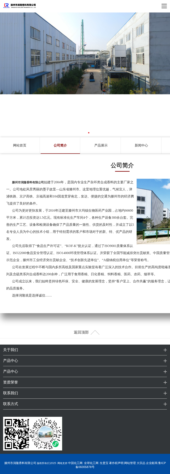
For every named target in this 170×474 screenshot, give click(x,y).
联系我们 (10, 393)
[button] (81, 133)
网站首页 (19, 145)
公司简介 (60, 145)
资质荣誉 (10, 382)
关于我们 (10, 350)
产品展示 (101, 145)
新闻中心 (141, 145)
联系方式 (10, 404)
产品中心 (10, 361)
